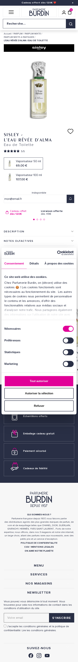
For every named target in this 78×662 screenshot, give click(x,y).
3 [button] (40, 219)
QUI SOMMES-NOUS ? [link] (39, 514)
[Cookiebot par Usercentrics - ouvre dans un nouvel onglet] (57, 252)
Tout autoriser (39, 381)
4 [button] (44, 219)
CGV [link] (26, 547)
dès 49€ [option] (52, 212)
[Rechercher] (70, 23)
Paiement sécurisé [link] (34, 451)
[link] (30, 655)
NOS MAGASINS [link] (39, 583)
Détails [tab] (34, 263)
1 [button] (34, 219)
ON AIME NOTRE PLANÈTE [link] (39, 551)
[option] (21, 212)
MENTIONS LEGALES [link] (42, 547)
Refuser (39, 405)
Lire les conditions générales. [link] (39, 630)
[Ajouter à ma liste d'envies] (70, 131)
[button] (11, 12)
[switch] (68, 340)
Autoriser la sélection (39, 393)
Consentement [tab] (14, 263)
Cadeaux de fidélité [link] (35, 468)
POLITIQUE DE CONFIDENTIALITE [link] (39, 543)
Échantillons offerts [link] (35, 416)
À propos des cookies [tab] (59, 263)
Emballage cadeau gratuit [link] (39, 433)
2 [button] (37, 219)
